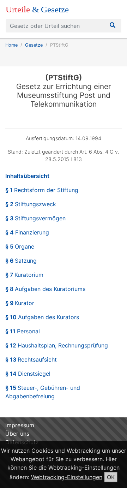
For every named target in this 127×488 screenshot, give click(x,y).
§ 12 (56, 345)
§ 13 (31, 359)
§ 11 (22, 331)
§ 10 (42, 317)
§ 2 (30, 204)
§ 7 (24, 274)
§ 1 (41, 190)
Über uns (17, 433)
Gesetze (34, 45)
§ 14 (27, 373)
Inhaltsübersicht (27, 175)
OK (111, 477)
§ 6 (21, 260)
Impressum (19, 425)
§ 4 (27, 232)
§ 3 (35, 218)
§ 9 (19, 303)
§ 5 (19, 246)
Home (11, 45)
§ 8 (45, 288)
